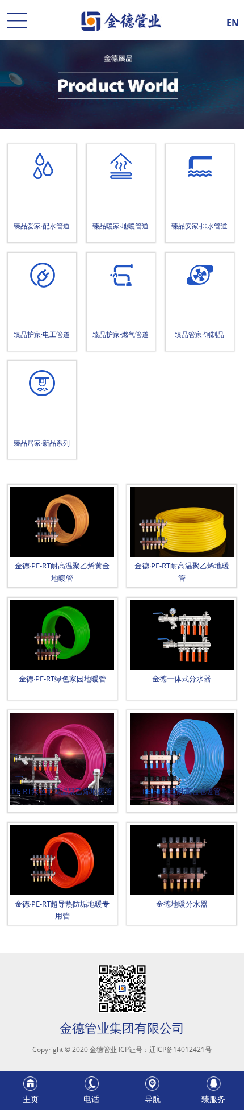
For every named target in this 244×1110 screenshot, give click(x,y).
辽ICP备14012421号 (180, 1049)
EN (232, 21)
